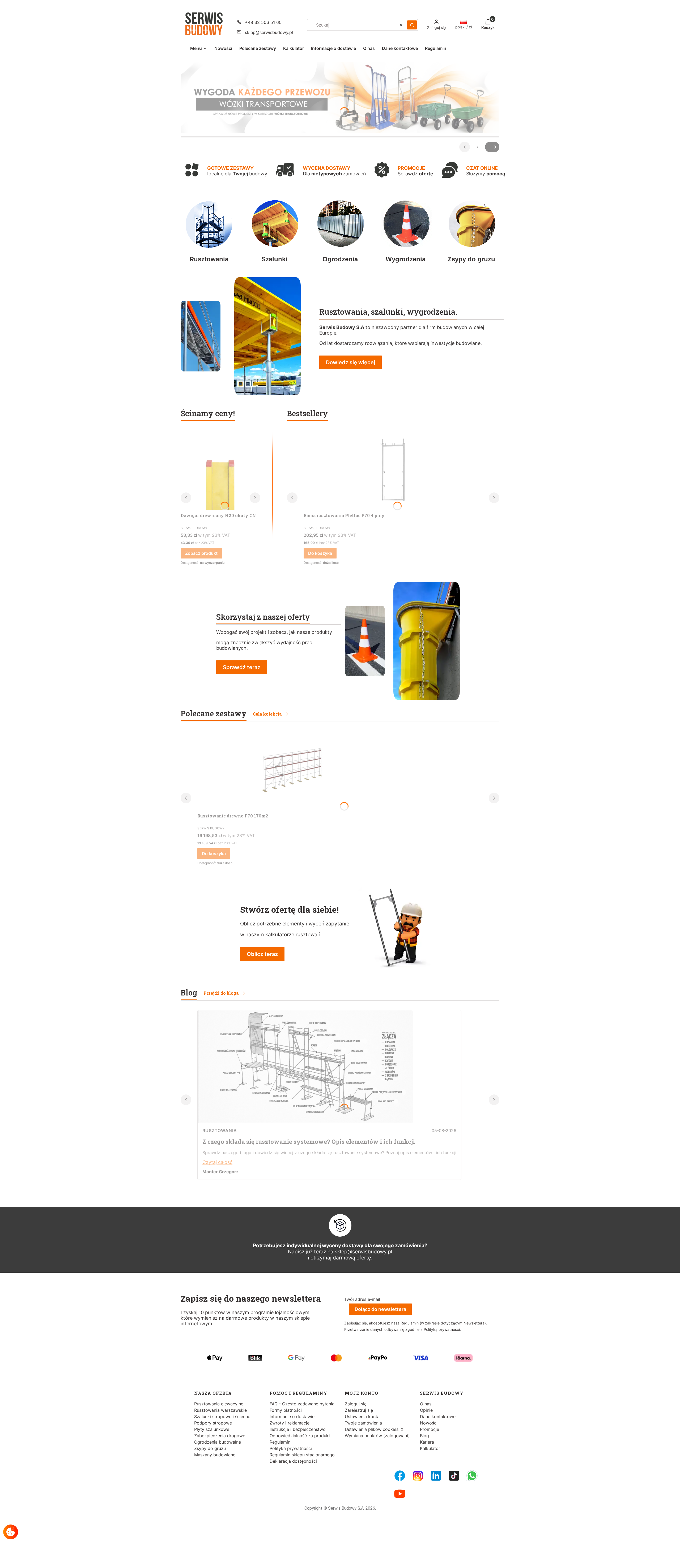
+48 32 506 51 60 (263, 22)
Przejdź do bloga (221, 993)
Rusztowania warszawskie (220, 1410)
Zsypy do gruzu (210, 1448)
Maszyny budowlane (214, 1454)
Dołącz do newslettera (380, 1309)
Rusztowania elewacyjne (218, 1403)
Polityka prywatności (291, 1448)
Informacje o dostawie (292, 1416)
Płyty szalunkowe (211, 1429)
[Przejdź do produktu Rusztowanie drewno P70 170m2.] (290, 771)
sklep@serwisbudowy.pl (269, 32)
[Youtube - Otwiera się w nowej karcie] (399, 1493)
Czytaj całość (217, 1162)
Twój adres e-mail (362, 1299)
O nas (425, 1403)
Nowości (428, 1423)
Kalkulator (430, 1448)
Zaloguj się (356, 1403)
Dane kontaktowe (438, 1416)
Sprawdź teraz (241, 667)
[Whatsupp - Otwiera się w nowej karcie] (472, 1475)
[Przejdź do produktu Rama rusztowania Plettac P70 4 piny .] (393, 470)
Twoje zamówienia (363, 1423)
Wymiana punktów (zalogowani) (377, 1435)
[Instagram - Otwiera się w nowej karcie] (417, 1475)
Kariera (427, 1442)
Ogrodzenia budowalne (217, 1442)
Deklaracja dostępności (293, 1461)
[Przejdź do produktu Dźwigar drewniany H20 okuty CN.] (220, 470)
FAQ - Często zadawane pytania (302, 1403)
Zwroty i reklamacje (289, 1423)
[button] (412, 24)
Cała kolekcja (267, 714)
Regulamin (280, 1442)
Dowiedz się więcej (350, 362)
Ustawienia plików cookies (372, 1429)
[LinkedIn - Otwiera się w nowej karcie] (436, 1475)
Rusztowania (219, 1130)
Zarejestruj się (359, 1410)
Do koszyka (320, 553)
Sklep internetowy (338, 1538)
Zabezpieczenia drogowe (219, 1435)
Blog (424, 1435)
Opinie (426, 1410)
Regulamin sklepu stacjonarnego (302, 1454)
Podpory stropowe (213, 1423)
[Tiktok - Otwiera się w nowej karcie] (454, 1475)
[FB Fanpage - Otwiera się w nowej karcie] (399, 1475)
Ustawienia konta (362, 1416)
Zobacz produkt (201, 553)
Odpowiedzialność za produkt (300, 1435)
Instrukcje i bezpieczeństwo (298, 1429)
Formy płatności (286, 1410)
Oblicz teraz (262, 954)
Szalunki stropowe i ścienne (222, 1416)
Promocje (429, 1429)
